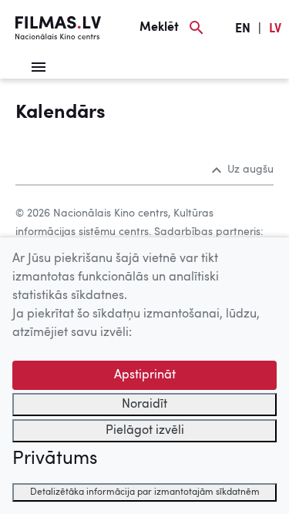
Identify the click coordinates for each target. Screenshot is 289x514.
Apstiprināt (145, 375)
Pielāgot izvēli (145, 431)
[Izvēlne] (38, 67)
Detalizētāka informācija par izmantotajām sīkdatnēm (145, 492)
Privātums (54, 459)
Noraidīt (144, 404)
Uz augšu (250, 169)
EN (242, 29)
